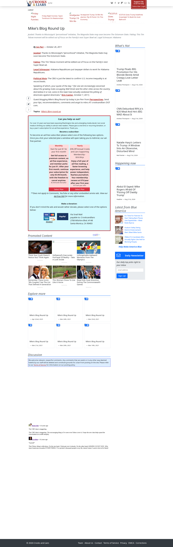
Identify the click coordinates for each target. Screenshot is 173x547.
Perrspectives (96, 99)
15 (117, 168)
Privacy (123, 543)
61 (117, 51)
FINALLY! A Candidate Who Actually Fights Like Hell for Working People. (135, 239)
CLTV (50, 3)
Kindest (49, 221)
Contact (98, 543)
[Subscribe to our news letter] (125, 3)
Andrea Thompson (123, 85)
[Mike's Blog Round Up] (41, 304)
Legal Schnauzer (41, 69)
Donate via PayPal (62, 216)
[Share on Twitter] (28, 104)
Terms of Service (40, 365)
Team (80, 543)
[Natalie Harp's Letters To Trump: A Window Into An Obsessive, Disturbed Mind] (130, 131)
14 (30, 299)
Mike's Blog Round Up (46, 28)
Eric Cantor (67, 95)
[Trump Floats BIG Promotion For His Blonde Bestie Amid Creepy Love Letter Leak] (130, 57)
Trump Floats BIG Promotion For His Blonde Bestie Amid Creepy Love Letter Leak (128, 74)
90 (117, 90)
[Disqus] (69, 447)
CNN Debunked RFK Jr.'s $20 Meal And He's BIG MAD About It (130, 111)
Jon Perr (40, 47)
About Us (89, 543)
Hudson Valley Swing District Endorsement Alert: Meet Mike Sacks (133, 229)
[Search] (129, 3)
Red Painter (121, 155)
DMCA (131, 543)
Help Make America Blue (130, 246)
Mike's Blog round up (51, 111)
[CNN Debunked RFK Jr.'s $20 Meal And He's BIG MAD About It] (130, 97)
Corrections (141, 543)
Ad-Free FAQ (59, 196)
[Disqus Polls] (69, 394)
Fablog (36, 62)
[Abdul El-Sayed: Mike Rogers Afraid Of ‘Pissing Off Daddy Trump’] (130, 175)
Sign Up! (122, 276)
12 (86, 325)
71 (117, 124)
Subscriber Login (138, 6)
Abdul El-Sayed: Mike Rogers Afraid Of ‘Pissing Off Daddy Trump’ (128, 191)
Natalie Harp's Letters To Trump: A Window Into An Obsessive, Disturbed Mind (129, 147)
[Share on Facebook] (28, 98)
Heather (119, 199)
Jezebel (37, 53)
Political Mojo (40, 78)
